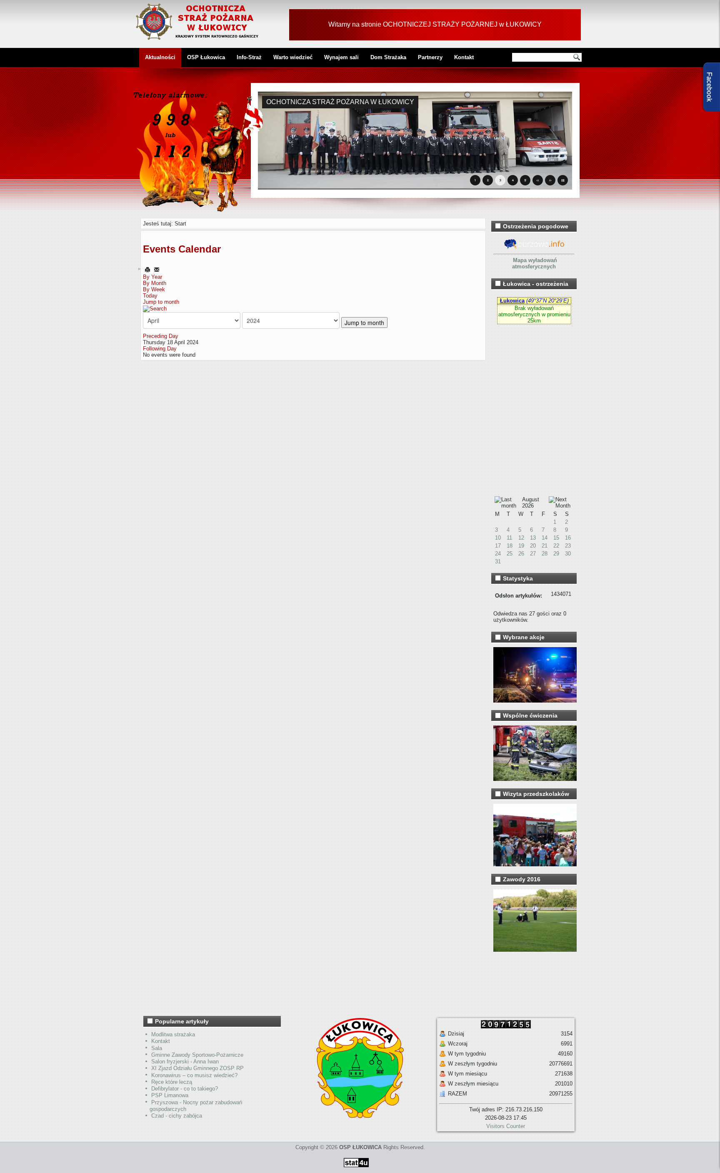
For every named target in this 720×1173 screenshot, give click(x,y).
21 (545, 546)
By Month (154, 283)
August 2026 (530, 502)
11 (509, 538)
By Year (152, 277)
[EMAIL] (157, 269)
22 (556, 546)
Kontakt (464, 57)
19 (521, 546)
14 (545, 538)
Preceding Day (160, 336)
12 (521, 538)
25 (509, 553)
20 (533, 546)
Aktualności (160, 57)
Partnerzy (430, 57)
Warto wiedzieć (292, 57)
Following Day (160, 348)
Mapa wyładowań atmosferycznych (534, 263)
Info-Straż (249, 57)
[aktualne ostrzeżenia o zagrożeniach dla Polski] (534, 248)
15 (556, 538)
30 (568, 553)
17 (498, 546)
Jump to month (161, 302)
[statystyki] (356, 1168)
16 (568, 538)
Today (150, 296)
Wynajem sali (341, 57)
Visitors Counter (505, 1126)
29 (556, 553)
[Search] (155, 308)
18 (509, 546)
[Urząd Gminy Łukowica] (355, 1116)
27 (533, 553)
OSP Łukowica (206, 57)
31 (498, 561)
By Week (154, 289)
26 (521, 553)
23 (568, 546)
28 (545, 553)
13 (533, 538)
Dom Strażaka (388, 57)
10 (498, 538)
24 (498, 553)
